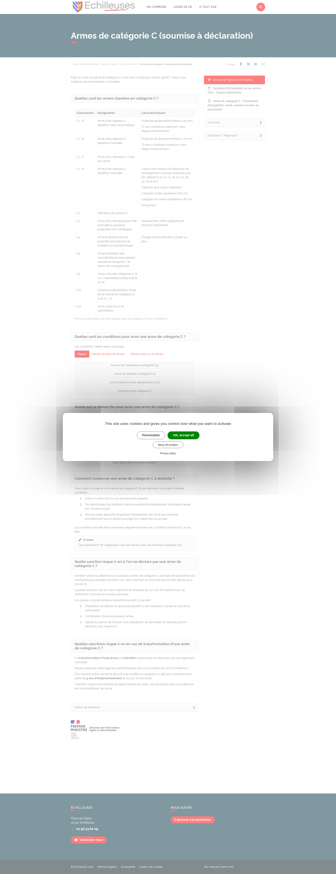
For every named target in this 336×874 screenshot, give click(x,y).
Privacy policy (168, 453)
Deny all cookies (168, 444)
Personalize (151, 435)
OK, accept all (183, 435)
